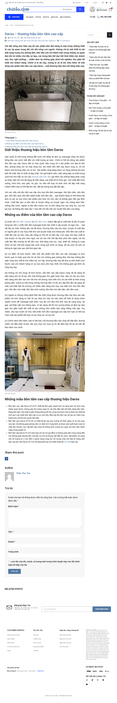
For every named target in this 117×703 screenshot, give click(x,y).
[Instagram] (110, 2)
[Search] (80, 9)
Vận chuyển (11, 639)
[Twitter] (106, 2)
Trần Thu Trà (15, 38)
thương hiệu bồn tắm (41, 177)
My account (77, 2)
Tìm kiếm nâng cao (13, 646)
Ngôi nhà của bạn (65, 643)
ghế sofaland (65, 17)
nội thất (67, 442)
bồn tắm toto (36, 41)
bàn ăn (38, 17)
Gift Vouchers (64, 646)
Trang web (13, 552)
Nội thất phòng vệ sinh (32, 38)
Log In (95, 2)
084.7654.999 (105, 17)
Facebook (6, 458)
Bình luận (13, 506)
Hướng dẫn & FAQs (13, 635)
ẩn (16, 137)
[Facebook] (102, 2)
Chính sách (10, 643)
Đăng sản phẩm (38, 646)
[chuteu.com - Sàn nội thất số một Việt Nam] (17, 9)
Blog (6, 25)
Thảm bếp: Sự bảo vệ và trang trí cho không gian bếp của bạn (99, 50)
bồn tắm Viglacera (49, 41)
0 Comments (65, 41)
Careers (35, 650)
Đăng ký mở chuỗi (65, 639)
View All (40, 671)
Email (11, 542)
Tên (10, 532)
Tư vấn (92, 17)
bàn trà (46, 17)
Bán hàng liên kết (65, 635)
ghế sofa (54, 17)
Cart (86, 2)
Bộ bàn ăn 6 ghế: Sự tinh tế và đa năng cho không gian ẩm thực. (99, 86)
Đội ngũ (35, 635)
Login (9, 650)
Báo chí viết (37, 643)
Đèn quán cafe (22, 671)
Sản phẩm (30, 17)
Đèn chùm (32, 671)
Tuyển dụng (37, 639)
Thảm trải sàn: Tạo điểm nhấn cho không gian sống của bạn (99, 68)
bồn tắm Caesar (14, 41)
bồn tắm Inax (25, 41)
